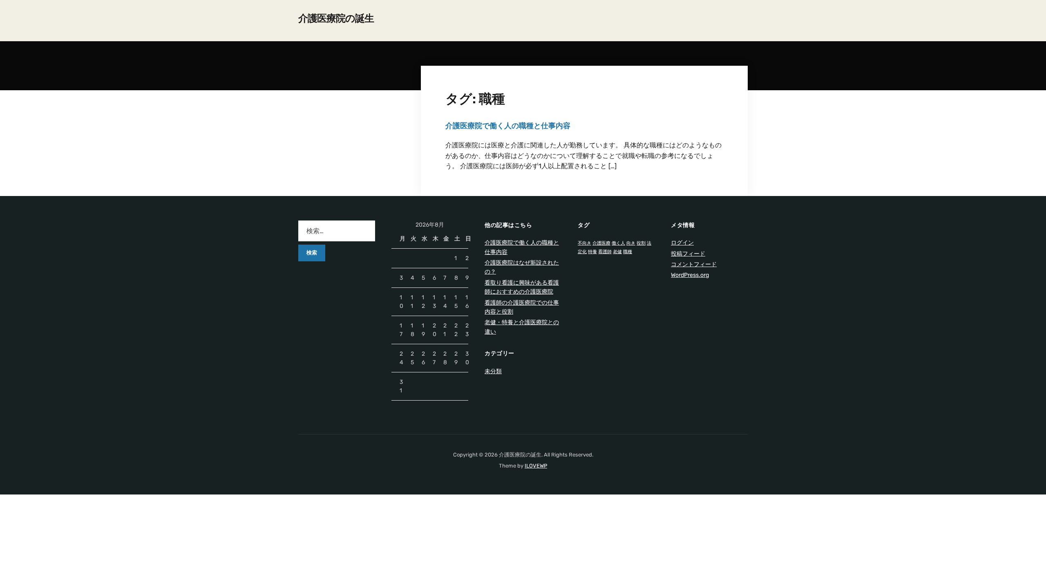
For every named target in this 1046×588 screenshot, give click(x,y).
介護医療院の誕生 (336, 18)
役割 (641, 243)
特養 (592, 251)
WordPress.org (690, 275)
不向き (584, 243)
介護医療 (601, 243)
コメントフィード (694, 264)
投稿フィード (688, 253)
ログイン (682, 242)
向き (630, 243)
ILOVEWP (536, 466)
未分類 (493, 371)
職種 (627, 251)
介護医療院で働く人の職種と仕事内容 (507, 125)
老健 (617, 251)
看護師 (605, 251)
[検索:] (336, 230)
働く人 (618, 243)
